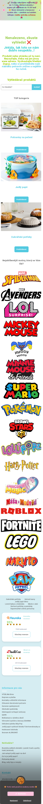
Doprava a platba (9, 697)
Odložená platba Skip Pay (12, 724)
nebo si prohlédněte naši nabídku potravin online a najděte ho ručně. (21, 66)
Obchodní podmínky (10, 709)
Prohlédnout (21, 150)
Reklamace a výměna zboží (13, 718)
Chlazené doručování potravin (14, 703)
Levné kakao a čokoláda (14, 604)
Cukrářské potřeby (21, 237)
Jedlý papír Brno (21, 602)
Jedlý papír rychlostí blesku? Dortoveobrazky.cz (21, 727)
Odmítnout (27, 801)
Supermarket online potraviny (22, 609)
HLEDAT (37, 87)
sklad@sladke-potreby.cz (12, 779)
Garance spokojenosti (10, 706)
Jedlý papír (21, 187)
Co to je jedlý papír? (10, 756)
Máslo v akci (33, 604)
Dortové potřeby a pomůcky (21, 606)
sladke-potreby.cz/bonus (25, 15)
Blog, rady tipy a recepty (11, 762)
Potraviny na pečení (21, 137)
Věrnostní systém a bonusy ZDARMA (16, 721)
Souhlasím (22, 794)
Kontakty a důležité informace (14, 700)
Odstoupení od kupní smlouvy (14, 712)
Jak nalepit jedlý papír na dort (14, 753)
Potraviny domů (8, 759)
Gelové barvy (30, 599)
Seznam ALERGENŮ (10, 732)
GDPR (4, 715)
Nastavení (14, 801)
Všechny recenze (21, 634)
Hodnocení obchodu (10, 730)
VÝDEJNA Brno (8, 694)
